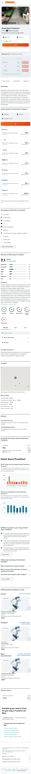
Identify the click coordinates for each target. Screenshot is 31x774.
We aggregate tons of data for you (11, 759)
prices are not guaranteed (7, 751)
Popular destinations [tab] (20, 717)
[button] (2, 2)
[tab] (6, 327)
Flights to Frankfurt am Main (10, 728)
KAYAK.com (4, 769)
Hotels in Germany (24, 769)
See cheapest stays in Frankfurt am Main (24, 623)
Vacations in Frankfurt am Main (11, 732)
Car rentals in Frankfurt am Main (11, 730)
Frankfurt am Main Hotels (10, 770)
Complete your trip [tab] (8, 717)
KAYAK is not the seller (8, 756)
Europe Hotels (15, 769)
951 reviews (15, 30)
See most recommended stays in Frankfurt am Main (23, 654)
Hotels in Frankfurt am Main (10, 734)
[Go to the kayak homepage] (10, 2)
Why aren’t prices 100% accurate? (11, 761)
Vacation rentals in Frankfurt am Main (12, 736)
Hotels (9, 769)
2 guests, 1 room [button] (7, 41)
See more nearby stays (24, 593)
